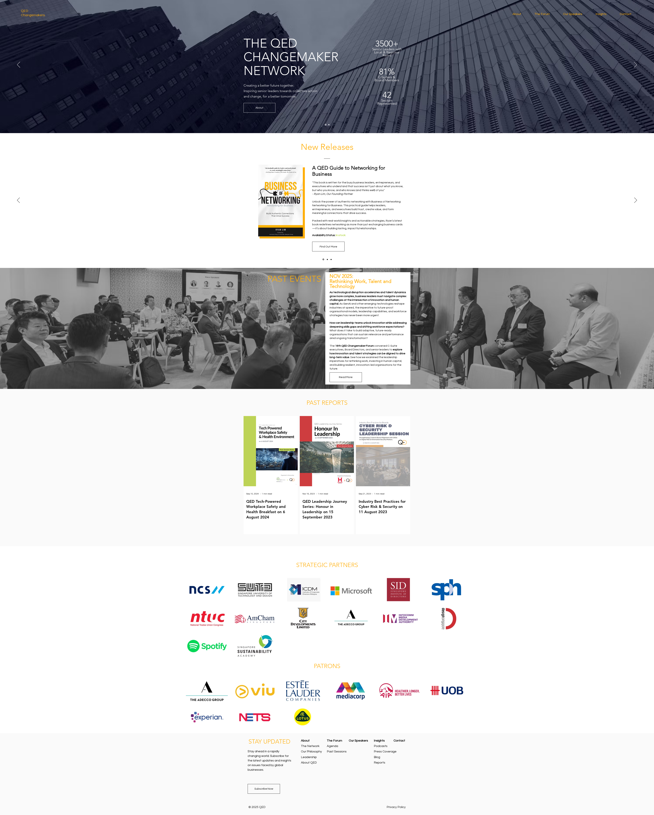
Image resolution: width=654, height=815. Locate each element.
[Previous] (18, 65)
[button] (605, 14)
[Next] (635, 65)
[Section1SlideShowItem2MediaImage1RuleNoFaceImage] (327, 259)
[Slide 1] (325, 124)
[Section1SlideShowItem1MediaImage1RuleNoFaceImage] (323, 259)
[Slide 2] (328, 124)
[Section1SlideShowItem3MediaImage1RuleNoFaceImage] (331, 259)
